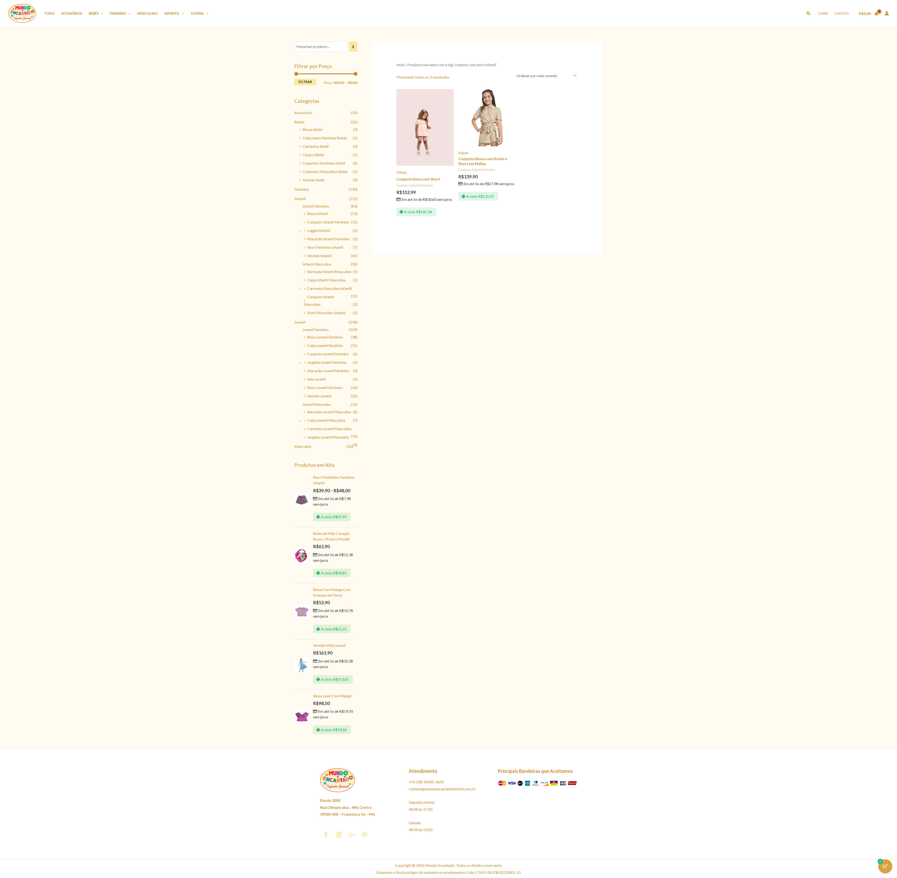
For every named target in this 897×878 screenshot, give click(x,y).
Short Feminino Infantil (325, 247)
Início (400, 65)
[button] (101, 13)
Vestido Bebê (313, 180)
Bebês (94, 13)
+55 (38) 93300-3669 (426, 782)
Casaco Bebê (313, 154)
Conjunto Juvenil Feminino (328, 354)
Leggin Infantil (318, 230)
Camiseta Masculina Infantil (329, 288)
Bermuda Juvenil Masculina (329, 412)
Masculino (147, 13)
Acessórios (71, 13)
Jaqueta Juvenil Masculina (328, 437)
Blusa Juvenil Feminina (325, 337)
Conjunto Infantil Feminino (328, 222)
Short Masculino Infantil (326, 312)
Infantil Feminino (316, 206)
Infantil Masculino (317, 264)
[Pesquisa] (353, 47)
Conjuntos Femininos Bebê (324, 163)
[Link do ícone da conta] (887, 13)
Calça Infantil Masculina (326, 280)
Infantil (172, 13)
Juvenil (197, 13)
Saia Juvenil (316, 379)
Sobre (823, 13)
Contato (841, 13)
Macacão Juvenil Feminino (328, 370)
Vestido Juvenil (319, 396)
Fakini (463, 153)
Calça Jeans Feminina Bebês (325, 138)
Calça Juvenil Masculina (326, 420)
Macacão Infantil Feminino (328, 239)
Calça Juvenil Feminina (325, 345)
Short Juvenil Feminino (325, 387)
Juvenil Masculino (317, 404)
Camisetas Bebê (316, 146)
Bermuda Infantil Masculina (329, 271)
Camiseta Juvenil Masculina (329, 428)
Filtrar (305, 82)
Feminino (118, 13)
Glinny (401, 172)
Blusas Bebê (312, 129)
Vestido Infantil (319, 255)
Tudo (49, 13)
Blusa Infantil (317, 213)
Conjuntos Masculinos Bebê (325, 171)
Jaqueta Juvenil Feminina (326, 362)
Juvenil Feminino (316, 329)
